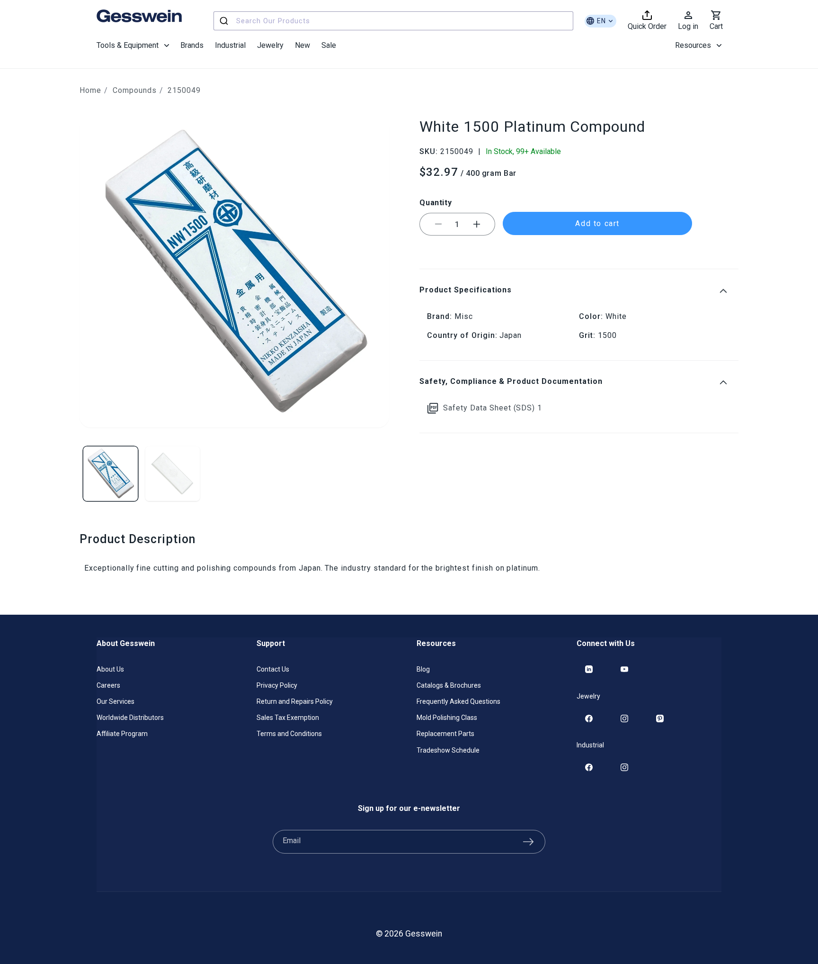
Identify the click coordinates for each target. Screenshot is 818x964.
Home (90, 90)
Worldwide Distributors (130, 717)
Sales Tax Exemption (288, 717)
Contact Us (273, 669)
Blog (423, 669)
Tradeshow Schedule (448, 750)
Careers (108, 685)
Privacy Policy (277, 685)
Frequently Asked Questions (458, 701)
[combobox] (393, 20)
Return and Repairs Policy (295, 701)
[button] (133, 45)
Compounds (135, 90)
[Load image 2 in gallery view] (172, 473)
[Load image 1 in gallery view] (110, 473)
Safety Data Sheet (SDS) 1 (492, 407)
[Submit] (225, 20)
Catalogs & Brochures (449, 685)
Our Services (115, 701)
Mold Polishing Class (447, 717)
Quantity (435, 202)
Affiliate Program (122, 733)
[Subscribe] (528, 842)
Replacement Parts (445, 733)
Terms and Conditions (289, 733)
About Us (110, 669)
